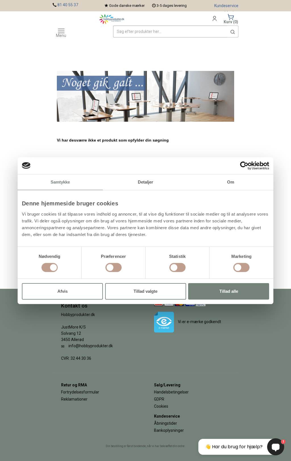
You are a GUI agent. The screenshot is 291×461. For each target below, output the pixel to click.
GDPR (159, 399)
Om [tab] (230, 181)
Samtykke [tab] (60, 181)
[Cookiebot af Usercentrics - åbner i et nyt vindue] (244, 165)
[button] (232, 31)
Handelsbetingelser (171, 392)
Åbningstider (165, 423)
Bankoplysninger (169, 430)
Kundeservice (226, 5)
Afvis (62, 291)
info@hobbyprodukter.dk (90, 346)
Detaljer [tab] (145, 181)
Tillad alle (228, 291)
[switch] (113, 267)
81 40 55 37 (67, 5)
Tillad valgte (145, 291)
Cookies (161, 406)
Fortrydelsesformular (80, 392)
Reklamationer (74, 399)
